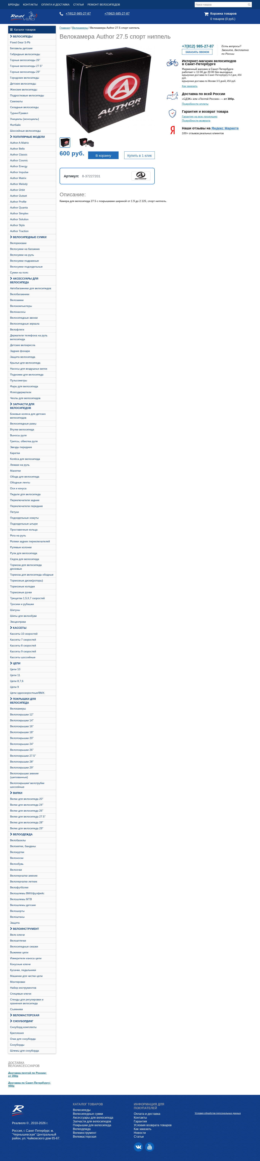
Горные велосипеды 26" (25, 60)
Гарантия (140, 1121)
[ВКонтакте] (138, 1146)
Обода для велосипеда (24, 476)
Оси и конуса (18, 488)
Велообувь (16, 863)
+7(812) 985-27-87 (78, 13)
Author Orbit (17, 189)
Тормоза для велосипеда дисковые (26, 566)
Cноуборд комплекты (23, 1027)
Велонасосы (18, 311)
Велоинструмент (26, 928)
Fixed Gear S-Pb (20, 42)
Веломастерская (26, 1015)
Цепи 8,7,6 (16, 681)
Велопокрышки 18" (21, 732)
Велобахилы (18, 840)
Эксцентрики (18, 621)
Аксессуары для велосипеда (24, 280)
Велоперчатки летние (23, 881)
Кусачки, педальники (23, 970)
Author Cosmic (19, 160)
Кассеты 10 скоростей (23, 633)
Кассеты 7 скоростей (23, 639)
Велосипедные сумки (29, 237)
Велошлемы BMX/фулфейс (27, 893)
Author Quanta (19, 207)
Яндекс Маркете (225, 128)
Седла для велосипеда (24, 559)
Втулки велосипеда (22, 429)
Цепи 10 (15, 669)
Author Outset (18, 195)
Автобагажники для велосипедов (30, 288)
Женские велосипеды (23, 89)
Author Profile (18, 201)
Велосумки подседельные (26, 266)
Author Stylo (17, 225)
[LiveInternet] (198, 1107)
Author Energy (18, 166)
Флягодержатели (20, 392)
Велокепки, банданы (23, 846)
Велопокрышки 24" (21, 743)
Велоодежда (23, 834)
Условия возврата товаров (153, 1125)
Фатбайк (15, 124)
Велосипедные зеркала (24, 323)
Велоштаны (17, 916)
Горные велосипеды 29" (25, 71)
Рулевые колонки (21, 547)
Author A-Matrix (19, 142)
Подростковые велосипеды (27, 95)
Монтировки (17, 981)
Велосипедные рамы (23, 423)
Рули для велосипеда (23, 553)
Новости (140, 1132)
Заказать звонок (197, 52)
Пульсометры (18, 380)
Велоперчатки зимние (23, 875)
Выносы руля (18, 435)
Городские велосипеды (24, 77)
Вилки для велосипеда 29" (26, 828)
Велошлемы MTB (21, 899)
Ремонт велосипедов (104, 4)
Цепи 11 (15, 675)
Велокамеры (18, 708)
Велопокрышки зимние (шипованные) (24, 775)
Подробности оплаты (195, 103)
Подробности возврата (196, 120)
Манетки (15, 470)
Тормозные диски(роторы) (26, 580)
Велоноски (16, 857)
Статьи (78, 4)
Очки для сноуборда (23, 1038)
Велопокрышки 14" (21, 720)
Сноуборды (17, 1044)
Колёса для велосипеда (25, 458)
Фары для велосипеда (24, 386)
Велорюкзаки (18, 243)
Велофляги (17, 329)
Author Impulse (19, 172)
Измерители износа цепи (25, 958)
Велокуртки (17, 852)
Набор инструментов (23, 987)
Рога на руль (18, 535)
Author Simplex (19, 213)
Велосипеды (23, 36)
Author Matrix (18, 178)
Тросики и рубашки (22, 604)
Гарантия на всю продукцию (199, 116)
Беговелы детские (21, 48)
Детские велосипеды (23, 83)
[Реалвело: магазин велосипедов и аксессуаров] (23, 19)
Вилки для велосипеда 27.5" (27, 816)
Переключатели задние (24, 500)
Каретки (15, 453)
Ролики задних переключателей (30, 541)
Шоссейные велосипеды (25, 130)
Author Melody (19, 183)
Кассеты (19, 627)
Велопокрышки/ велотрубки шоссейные (27, 785)
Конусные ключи (20, 964)
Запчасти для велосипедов (22, 406)
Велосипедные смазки (24, 946)
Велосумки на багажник (25, 248)
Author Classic (18, 154)
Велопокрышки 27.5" (23, 755)
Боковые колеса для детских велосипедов (28, 415)
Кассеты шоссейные (22, 657)
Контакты (30, 4)
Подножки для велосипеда (26, 374)
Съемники (16, 1009)
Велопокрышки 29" (21, 767)
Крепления (17, 1032)
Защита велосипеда (22, 356)
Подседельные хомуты (24, 517)
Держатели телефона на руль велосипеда (28, 337)
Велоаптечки (18, 940)
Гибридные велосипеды (25, 54)
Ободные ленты (20, 482)
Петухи (14, 511)
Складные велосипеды (24, 107)
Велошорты (17, 910)
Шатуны (15, 609)
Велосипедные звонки (24, 317)
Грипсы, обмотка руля (24, 441)
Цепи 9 (14, 686)
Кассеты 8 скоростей (23, 645)
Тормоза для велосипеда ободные (31, 574)
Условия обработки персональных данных (218, 1113)
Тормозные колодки (22, 586)
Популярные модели (29, 136)
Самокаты (16, 101)
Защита (15, 922)
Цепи (16, 663)
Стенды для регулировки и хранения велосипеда (26, 1001)
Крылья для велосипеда (25, 362)
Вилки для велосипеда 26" (26, 810)
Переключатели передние (26, 506)
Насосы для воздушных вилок (28, 368)
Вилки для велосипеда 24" (26, 804)
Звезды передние (21, 447)
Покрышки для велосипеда (23, 700)
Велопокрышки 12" (21, 714)
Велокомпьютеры (21, 305)
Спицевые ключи (20, 993)
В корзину (103, 156)
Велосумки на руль (22, 254)
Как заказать (189, 86)
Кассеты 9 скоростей (23, 651)
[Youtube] (149, 1146)
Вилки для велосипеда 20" (26, 798)
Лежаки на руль (20, 464)
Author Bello (17, 148)
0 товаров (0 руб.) (222, 19)
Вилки (17, 792)
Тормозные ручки (21, 592)
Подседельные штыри (24, 523)
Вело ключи (17, 934)
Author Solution (19, 219)
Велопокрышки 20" (21, 738)
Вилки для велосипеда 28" (26, 822)
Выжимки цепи (19, 952)
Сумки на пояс (19, 272)
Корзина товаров (223, 13)
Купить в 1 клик (139, 156)
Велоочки (16, 869)
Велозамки (17, 300)
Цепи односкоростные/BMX (27, 692)
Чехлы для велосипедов (25, 398)
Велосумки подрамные (24, 260)
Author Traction (19, 231)
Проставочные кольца (23, 529)
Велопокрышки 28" (21, 761)
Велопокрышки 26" (21, 749)
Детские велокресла (22, 345)
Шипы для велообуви (23, 615)
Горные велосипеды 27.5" (26, 65)
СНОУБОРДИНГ (23, 1021)
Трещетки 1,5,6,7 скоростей (27, 598)
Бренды (13, 4)
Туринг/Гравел (19, 113)
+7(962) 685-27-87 (117, 13)
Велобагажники (19, 294)
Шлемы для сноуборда (24, 1050)
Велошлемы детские (23, 905)
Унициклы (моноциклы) (24, 118)
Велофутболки (19, 887)
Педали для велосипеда (25, 494)
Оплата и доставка (55, 4)
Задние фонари (20, 350)
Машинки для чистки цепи (26, 975)
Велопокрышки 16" (21, 726)
